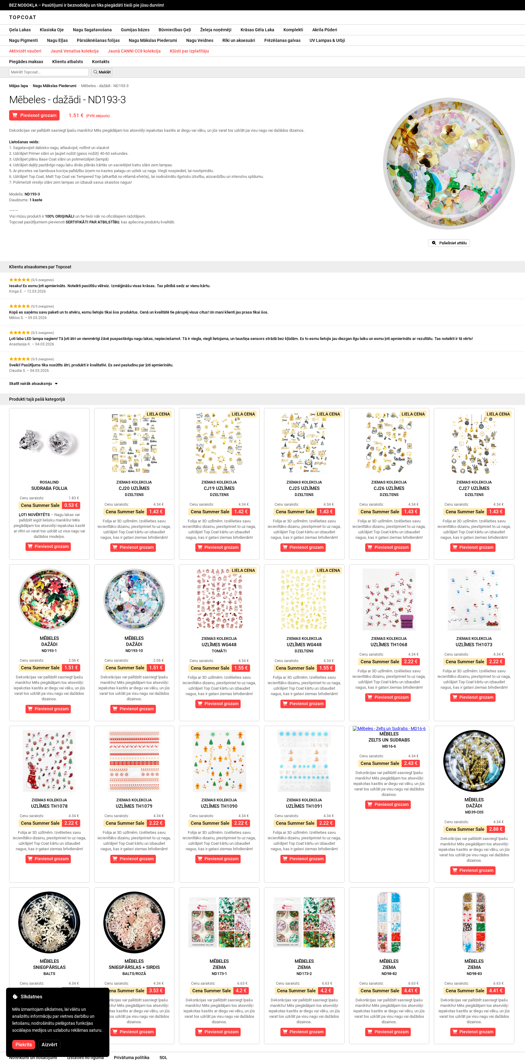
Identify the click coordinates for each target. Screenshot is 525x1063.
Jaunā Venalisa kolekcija (74, 51)
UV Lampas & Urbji (327, 40)
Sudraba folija (49, 485)
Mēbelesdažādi (49, 644)
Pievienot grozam (37, 115)
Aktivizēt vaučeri (25, 51)
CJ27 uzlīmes (474, 488)
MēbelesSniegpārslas (49, 967)
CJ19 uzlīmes (219, 488)
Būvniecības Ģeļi (175, 29)
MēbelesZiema (219, 967)
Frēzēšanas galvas (282, 40)
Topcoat (22, 17)
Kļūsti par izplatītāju (189, 51)
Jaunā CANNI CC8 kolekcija (134, 51)
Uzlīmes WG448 (219, 644)
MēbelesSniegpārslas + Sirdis (134, 967)
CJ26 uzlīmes (389, 488)
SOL (163, 1057)
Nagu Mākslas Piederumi (153, 40)
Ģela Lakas (20, 29)
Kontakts (100, 61)
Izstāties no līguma (85, 1057)
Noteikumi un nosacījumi (33, 1057)
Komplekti (293, 29)
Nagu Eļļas (57, 40)
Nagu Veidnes (199, 40)
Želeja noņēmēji (216, 29)
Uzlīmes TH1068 (389, 641)
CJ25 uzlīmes (304, 488)
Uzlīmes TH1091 (304, 803)
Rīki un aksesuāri (238, 40)
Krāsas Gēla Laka (257, 29)
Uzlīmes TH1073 (474, 641)
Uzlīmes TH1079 (134, 803)
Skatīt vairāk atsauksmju (31, 383)
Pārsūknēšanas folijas (98, 40)
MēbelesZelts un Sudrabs (389, 740)
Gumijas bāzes (135, 29)
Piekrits (23, 1045)
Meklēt (104, 72)
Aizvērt (49, 1045)
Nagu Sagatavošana (92, 29)
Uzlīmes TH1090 (219, 803)
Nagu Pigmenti (23, 40)
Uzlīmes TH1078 (49, 803)
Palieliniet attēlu (452, 243)
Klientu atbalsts (67, 61)
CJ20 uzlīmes (134, 488)
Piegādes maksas (26, 61)
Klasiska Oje (52, 29)
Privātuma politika (131, 1057)
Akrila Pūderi (324, 29)
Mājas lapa (18, 85)
